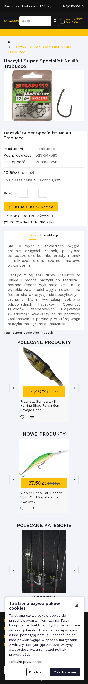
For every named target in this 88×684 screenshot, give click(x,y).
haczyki (48, 332)
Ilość (8, 193)
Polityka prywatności (26, 662)
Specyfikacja (49, 235)
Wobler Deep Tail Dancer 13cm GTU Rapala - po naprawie (41, 497)
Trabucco (46, 148)
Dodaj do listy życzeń (31, 216)
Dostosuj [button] (36, 672)
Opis (32, 235)
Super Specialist (26, 332)
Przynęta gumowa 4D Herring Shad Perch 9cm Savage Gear (40, 405)
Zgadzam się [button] (65, 672)
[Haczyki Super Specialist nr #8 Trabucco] (44, 95)
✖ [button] (77, 605)
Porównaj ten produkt (32, 222)
